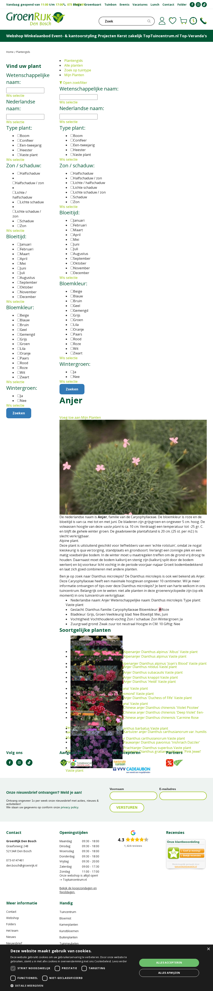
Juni (76, 244)
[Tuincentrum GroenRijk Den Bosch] (35, 19)
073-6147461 (15, 860)
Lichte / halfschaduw (89, 182)
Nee (76, 376)
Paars (77, 334)
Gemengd (80, 310)
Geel (76, 305)
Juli (75, 249)
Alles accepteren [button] (169, 962)
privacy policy (69, 807)
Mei (76, 239)
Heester (79, 150)
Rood (77, 339)
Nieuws (11, 937)
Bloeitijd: (69, 212)
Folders (11, 924)
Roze (77, 344)
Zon (76, 202)
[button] (72, 985)
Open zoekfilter (74, 82)
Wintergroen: (74, 363)
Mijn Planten (74, 75)
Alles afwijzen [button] (169, 973)
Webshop (12, 918)
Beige (77, 291)
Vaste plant (82, 154)
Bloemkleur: (73, 283)
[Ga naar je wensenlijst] (172, 21)
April (76, 234)
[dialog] (106, 968)
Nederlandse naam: (81, 108)
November (81, 268)
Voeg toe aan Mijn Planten (80, 417)
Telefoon (203, 21)
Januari (78, 220)
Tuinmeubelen (69, 943)
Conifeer (80, 140)
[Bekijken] (183, 21)
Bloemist (65, 918)
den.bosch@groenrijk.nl (21, 865)
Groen (78, 320)
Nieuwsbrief (14, 943)
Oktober (79, 263)
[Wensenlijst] (172, 21)
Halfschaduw (83, 173)
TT (29, 762)
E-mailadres (167, 789)
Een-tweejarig (84, 145)
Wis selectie (68, 102)
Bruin (77, 301)
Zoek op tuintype (77, 70)
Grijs (76, 315)
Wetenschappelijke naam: (89, 88)
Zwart (77, 353)
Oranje (78, 329)
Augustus (80, 253)
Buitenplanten (68, 937)
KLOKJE (193, 21)
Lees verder (119, 961)
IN (19, 762)
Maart (78, 230)
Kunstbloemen (69, 931)
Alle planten (73, 65)
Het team (12, 931)
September (81, 258)
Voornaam (117, 789)
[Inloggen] (162, 21)
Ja (74, 372)
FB (9, 762)
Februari (80, 225)
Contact (11, 912)
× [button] (208, 949)
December (81, 273)
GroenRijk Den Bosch (21, 841)
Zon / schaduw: (77, 165)
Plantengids (73, 60)
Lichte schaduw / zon (89, 192)
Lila (76, 324)
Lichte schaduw (85, 187)
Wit (75, 348)
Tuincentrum (67, 912)
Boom (78, 135)
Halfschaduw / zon (87, 178)
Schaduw (80, 197)
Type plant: (72, 127)
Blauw (78, 296)
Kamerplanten (68, 924)
